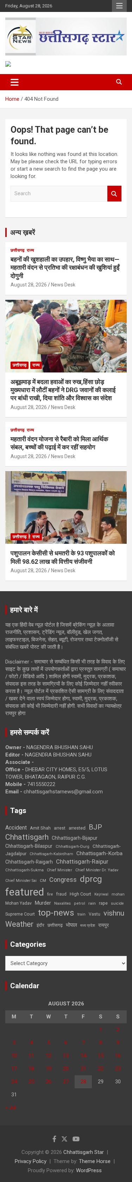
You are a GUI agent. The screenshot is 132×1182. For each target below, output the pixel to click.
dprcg (91, 879)
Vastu (94, 914)
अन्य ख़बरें (22, 232)
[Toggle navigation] (14, 82)
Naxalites (62, 903)
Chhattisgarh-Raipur (82, 861)
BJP (95, 827)
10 (14, 1055)
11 (31, 1055)
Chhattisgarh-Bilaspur (28, 846)
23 (118, 1068)
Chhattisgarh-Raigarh (29, 862)
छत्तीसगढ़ (17, 250)
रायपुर (103, 925)
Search (114, 194)
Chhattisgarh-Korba (99, 853)
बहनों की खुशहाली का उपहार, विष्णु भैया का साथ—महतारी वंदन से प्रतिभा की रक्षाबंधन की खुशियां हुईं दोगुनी (65, 267)
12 (48, 1055)
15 (100, 1055)
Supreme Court (20, 914)
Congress (63, 879)
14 (83, 1055)
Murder (43, 903)
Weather (19, 924)
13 (66, 1055)
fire (50, 894)
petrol (79, 903)
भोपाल (71, 925)
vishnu (113, 913)
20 (66, 1068)
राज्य (30, 250)
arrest (59, 828)
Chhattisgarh (27, 837)
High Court (80, 894)
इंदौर (40, 925)
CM (43, 880)
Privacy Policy (30, 1161)
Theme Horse (95, 1161)
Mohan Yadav (18, 903)
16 (118, 1055)
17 (14, 1068)
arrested (77, 828)
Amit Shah (40, 828)
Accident (16, 827)
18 (31, 1068)
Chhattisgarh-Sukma (24, 870)
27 (66, 1081)
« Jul (10, 1107)
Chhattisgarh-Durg (72, 846)
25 (31, 1081)
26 (48, 1081)
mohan (118, 894)
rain (92, 903)
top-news (56, 912)
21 (83, 1068)
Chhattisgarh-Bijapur (75, 838)
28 (83, 1081)
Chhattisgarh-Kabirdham (51, 854)
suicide (117, 903)
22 (100, 1068)
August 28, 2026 (29, 285)
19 (48, 1068)
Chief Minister (59, 870)
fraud (61, 894)
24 (14, 1081)
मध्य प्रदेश (87, 925)
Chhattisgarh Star (83, 1152)
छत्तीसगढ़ (55, 925)
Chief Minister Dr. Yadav (96, 870)
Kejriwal (101, 894)
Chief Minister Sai (21, 880)
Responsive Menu (119, 6)
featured (24, 892)
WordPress (89, 1170)
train (81, 914)
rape (103, 903)
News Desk (63, 285)
